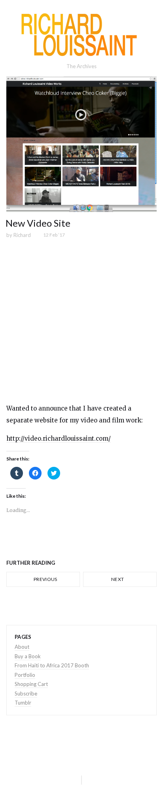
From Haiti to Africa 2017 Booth (52, 665)
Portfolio (25, 675)
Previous (45, 579)
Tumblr (23, 702)
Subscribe (26, 693)
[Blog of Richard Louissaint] (81, 34)
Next (118, 579)
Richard (22, 235)
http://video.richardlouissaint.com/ (58, 438)
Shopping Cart (31, 684)
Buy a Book (28, 656)
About (22, 647)
